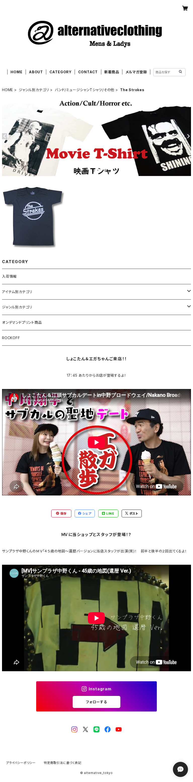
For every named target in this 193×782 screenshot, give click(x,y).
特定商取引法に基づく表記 (62, 763)
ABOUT (36, 72)
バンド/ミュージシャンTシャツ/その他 (84, 90)
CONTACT (88, 72)
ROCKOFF (11, 338)
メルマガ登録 (136, 72)
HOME (16, 72)
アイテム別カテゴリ (17, 292)
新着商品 (111, 72)
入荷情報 (9, 276)
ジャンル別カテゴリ (34, 90)
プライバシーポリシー (21, 763)
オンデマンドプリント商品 (22, 322)
